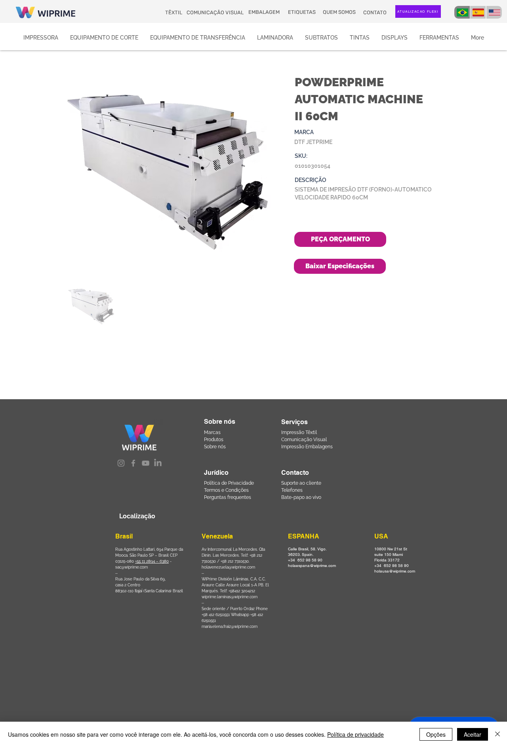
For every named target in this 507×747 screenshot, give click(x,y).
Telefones (292, 490)
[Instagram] (121, 463)
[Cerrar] (497, 734)
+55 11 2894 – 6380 (152, 561)
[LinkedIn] (157, 463)
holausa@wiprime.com (394, 571)
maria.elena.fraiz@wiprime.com (229, 626)
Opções (436, 734)
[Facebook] (133, 463)
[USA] (494, 12)
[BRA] (462, 12)
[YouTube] (145, 463)
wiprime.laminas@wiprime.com (229, 597)
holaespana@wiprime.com (312, 565)
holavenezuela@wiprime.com (228, 567)
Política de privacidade (355, 734)
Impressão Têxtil (299, 432)
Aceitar (472, 734)
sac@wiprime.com (131, 567)
